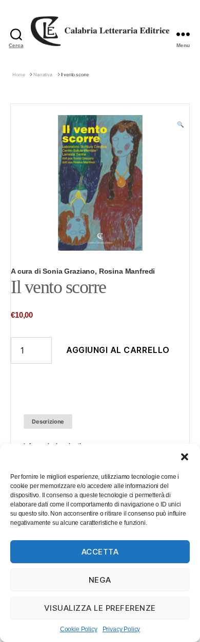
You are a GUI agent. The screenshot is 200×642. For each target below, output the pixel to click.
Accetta (100, 552)
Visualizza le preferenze (100, 608)
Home (18, 74)
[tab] (48, 421)
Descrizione (48, 421)
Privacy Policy (122, 629)
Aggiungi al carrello (118, 350)
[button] (184, 457)
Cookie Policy (78, 629)
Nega (100, 580)
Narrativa (42, 74)
